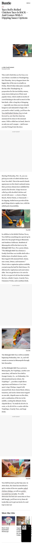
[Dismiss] (29, 526)
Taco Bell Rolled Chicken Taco (12, 113)
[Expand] (23, 526)
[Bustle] (6, 3)
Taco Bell (28, 230)
